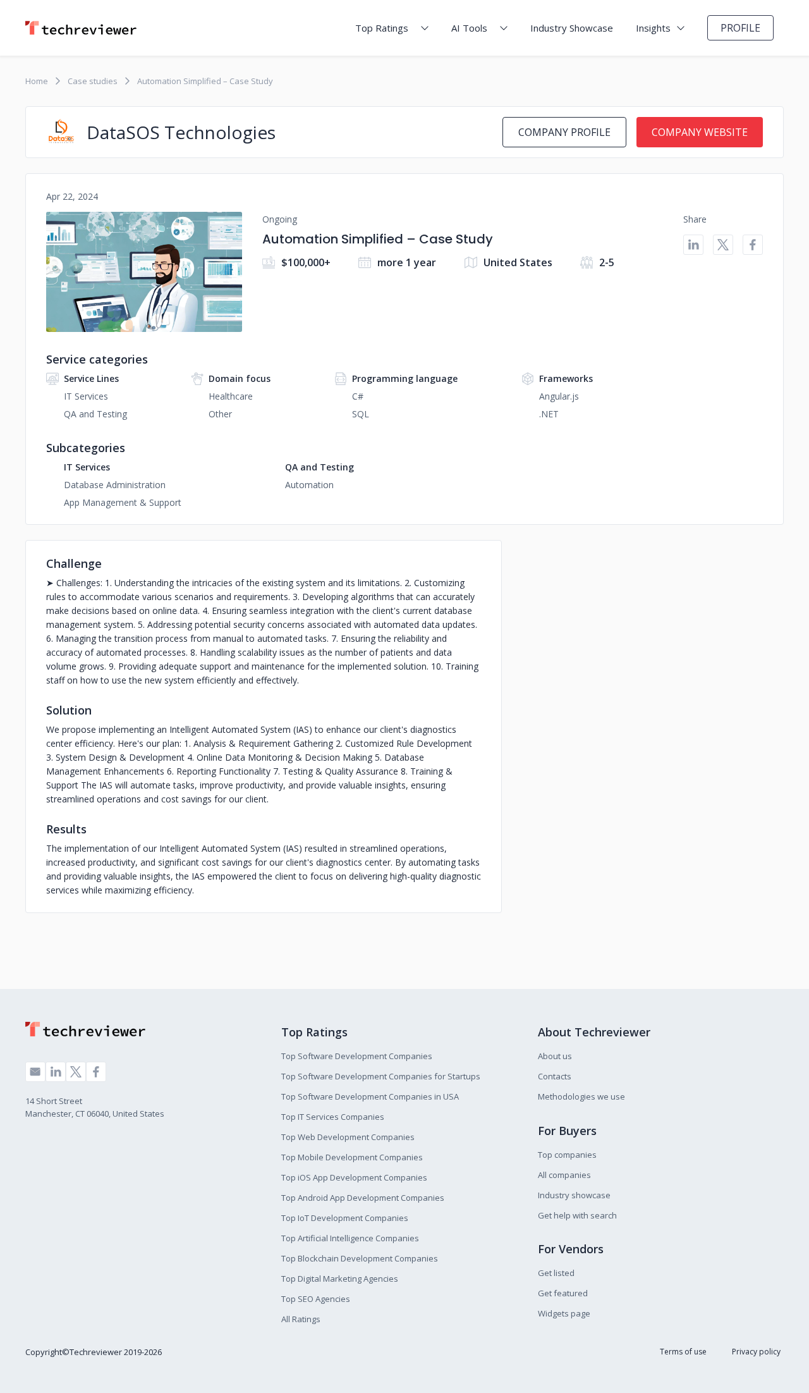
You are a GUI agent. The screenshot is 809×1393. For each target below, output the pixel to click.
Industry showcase (574, 1195)
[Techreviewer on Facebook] (96, 1072)
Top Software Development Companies (356, 1056)
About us (555, 1056)
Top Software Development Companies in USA (370, 1096)
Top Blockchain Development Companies (359, 1258)
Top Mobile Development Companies (352, 1157)
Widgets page (564, 1313)
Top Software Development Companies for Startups (380, 1076)
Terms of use (683, 1351)
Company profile (564, 132)
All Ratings (300, 1319)
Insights (653, 27)
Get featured (563, 1293)
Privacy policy (756, 1351)
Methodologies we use (581, 1096)
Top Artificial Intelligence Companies (350, 1238)
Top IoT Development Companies (344, 1218)
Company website (700, 132)
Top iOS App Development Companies (354, 1177)
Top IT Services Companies (332, 1116)
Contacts (554, 1076)
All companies (564, 1175)
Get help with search (577, 1215)
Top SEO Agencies (315, 1298)
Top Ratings (381, 27)
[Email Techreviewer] (35, 1072)
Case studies (93, 81)
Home (36, 81)
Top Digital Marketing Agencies (339, 1278)
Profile (740, 28)
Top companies (567, 1154)
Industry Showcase (571, 27)
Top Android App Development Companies (362, 1197)
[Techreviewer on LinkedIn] (56, 1072)
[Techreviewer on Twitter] (76, 1072)
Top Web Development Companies (348, 1137)
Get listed (556, 1273)
